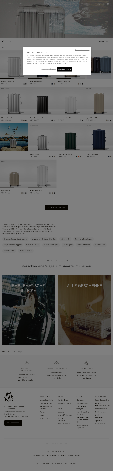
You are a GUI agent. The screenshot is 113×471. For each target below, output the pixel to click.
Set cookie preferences (48, 69)
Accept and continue (64, 69)
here (46, 59)
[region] (57, 61)
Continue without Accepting (82, 50)
